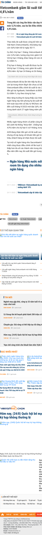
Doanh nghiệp (8, 318)
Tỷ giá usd (32, 500)
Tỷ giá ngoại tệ (22, 500)
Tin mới (8, 297)
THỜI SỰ (8, 514)
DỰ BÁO (16, 514)
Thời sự (6, 338)
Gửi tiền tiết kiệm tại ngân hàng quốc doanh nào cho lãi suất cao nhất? (19, 256)
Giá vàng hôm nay (9, 500)
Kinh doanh (7, 307)
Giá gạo (39, 504)
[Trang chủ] (2, 23)
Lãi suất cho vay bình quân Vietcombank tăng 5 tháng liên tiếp (19, 264)
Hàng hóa (7, 328)
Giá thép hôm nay (9, 504)
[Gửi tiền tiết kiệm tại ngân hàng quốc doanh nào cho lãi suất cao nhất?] (19, 247)
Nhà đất (2, 397)
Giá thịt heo (31, 504)
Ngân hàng (17, 2)
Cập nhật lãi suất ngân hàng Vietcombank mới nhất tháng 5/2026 (20, 283)
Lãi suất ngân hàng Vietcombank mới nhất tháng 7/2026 (19, 270)
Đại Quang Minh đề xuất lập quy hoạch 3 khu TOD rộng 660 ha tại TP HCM (12, 390)
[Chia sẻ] (2, 28)
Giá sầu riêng (21, 504)
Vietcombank (13, 219)
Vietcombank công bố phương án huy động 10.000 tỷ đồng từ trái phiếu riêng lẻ (20, 277)
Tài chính (6, 2)
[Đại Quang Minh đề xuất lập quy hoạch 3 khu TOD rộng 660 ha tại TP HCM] (13, 383)
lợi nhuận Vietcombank (28, 219)
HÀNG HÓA (24, 514)
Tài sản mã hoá (31, 2)
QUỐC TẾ (32, 514)
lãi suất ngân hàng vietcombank (19, 224)
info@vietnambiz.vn (14, 531)
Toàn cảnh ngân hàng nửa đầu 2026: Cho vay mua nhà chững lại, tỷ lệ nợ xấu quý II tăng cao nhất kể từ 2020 (12, 367)
